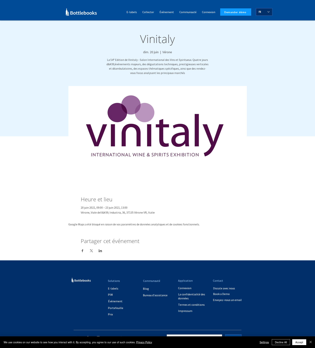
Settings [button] (264, 342)
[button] (188, 12)
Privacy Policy (144, 342)
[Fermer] (310, 342)
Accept (299, 342)
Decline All (281, 342)
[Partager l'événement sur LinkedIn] (100, 250)
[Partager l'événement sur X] (91, 250)
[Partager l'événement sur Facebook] (82, 250)
